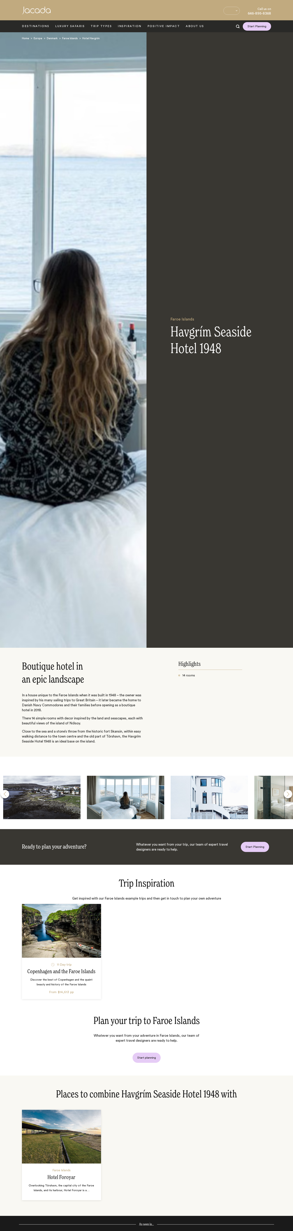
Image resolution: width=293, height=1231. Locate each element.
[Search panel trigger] (238, 26)
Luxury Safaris (70, 26)
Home (25, 38)
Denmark (52, 38)
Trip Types (101, 26)
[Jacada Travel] (36, 13)
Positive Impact (163, 26)
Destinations (35, 26)
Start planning (146, 1057)
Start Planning (257, 26)
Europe (38, 38)
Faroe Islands (70, 38)
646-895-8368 (259, 13)
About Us (195, 26)
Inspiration (130, 26)
